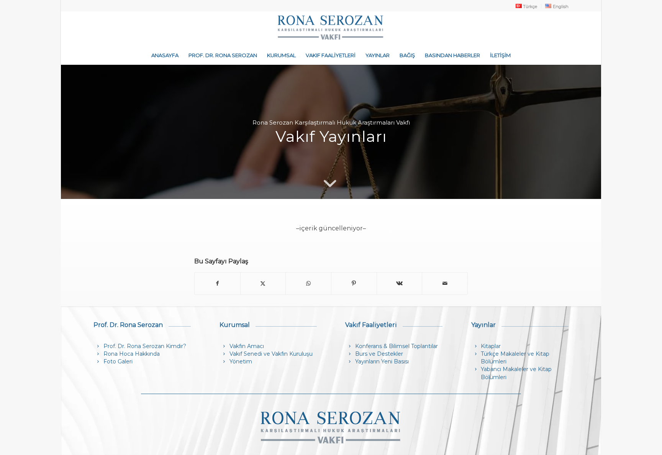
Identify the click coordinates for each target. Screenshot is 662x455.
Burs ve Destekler (379, 353)
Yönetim (240, 361)
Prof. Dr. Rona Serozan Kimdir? (144, 346)
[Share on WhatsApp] (308, 283)
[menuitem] (526, 6)
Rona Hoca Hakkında (131, 353)
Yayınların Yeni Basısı (382, 361)
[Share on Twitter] (263, 283)
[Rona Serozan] (331, 28)
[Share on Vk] (399, 283)
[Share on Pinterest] (354, 283)
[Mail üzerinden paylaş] (444, 283)
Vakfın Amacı (246, 346)
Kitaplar (491, 346)
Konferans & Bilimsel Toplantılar (396, 346)
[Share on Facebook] (217, 283)
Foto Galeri (118, 361)
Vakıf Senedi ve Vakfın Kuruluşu (271, 353)
